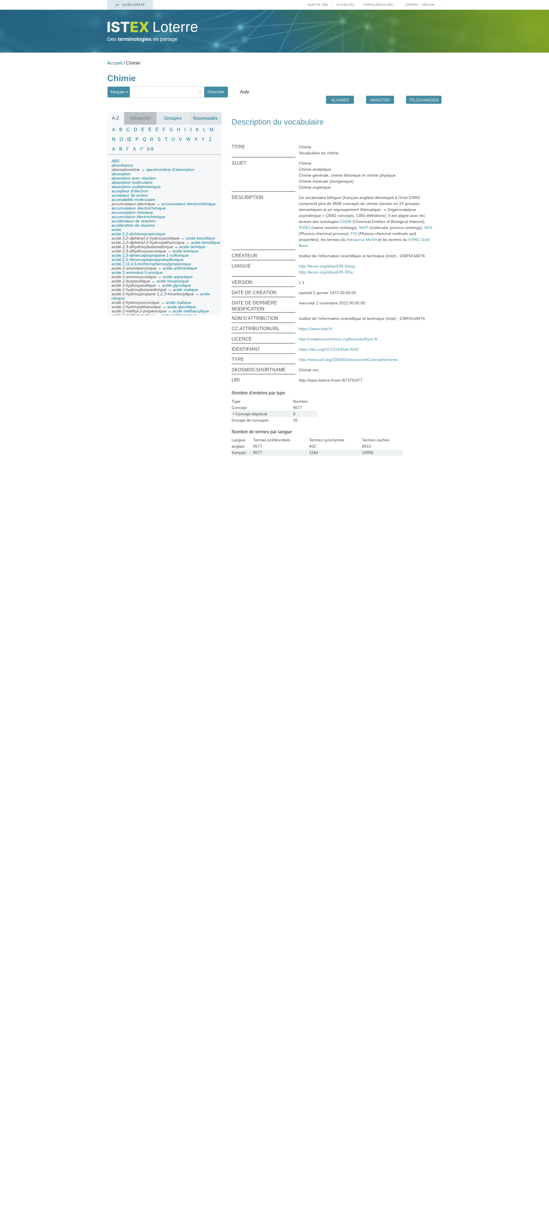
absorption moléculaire (132, 182)
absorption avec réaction (134, 178)
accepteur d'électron (130, 191)
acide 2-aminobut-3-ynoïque (137, 272)
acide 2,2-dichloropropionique (138, 234)
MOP (363, 227)
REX (428, 227)
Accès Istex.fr (132, 4)
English (428, 4)
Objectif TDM (317, 4)
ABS (115, 161)
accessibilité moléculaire (133, 199)
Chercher (216, 91)
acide (116, 229)
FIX (354, 233)
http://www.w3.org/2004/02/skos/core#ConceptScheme (348, 359)
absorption (121, 174)
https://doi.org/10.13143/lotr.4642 (329, 349)
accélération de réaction (133, 225)
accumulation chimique (132, 212)
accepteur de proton (130, 195)
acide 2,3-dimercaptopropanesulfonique (148, 259)
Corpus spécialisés (378, 4)
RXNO (304, 227)
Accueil (114, 63)
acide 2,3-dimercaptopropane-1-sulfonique (150, 255)
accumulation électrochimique (138, 216)
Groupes (173, 118)
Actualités (345, 4)
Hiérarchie (140, 118)
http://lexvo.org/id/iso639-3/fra (326, 272)
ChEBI (345, 221)
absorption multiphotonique (136, 186)
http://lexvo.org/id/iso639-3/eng (327, 266)
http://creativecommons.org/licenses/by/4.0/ (338, 339)
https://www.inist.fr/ (316, 328)
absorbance (122, 165)
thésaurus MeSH (362, 239)
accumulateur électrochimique (139, 208)
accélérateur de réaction (134, 221)
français (117, 91)
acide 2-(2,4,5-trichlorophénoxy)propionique (151, 264)
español (412, 4)
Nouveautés (205, 118)
